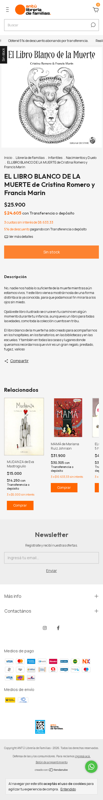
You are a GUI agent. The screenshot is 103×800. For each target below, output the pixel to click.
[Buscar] (93, 25)
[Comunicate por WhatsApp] (91, 767)
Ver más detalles (21, 236)
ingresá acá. (83, 756)
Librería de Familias (30, 157)
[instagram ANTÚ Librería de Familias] (45, 627)
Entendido (68, 789)
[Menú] (8, 10)
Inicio (8, 157)
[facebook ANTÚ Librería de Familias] (58, 627)
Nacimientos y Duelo (81, 157)
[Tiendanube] (51, 770)
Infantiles (55, 157)
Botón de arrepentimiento (52, 762)
